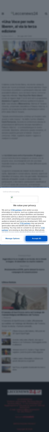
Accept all (36, 238)
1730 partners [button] (16, 210)
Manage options (12, 238)
